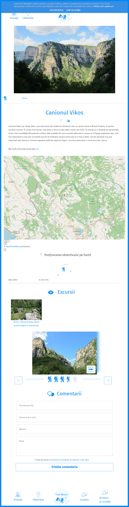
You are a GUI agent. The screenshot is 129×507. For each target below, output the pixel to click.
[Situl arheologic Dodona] (108, 380)
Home (5, 98)
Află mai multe (56, 10)
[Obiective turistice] (60, 120)
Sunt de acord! (73, 10)
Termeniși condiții (105, 500)
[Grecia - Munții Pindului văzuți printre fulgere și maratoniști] (26, 309)
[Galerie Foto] (64, 353)
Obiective (28, 18)
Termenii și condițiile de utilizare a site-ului (69, 460)
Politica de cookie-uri (104, 6)
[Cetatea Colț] (18, 380)
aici (37, 149)
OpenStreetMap (12, 246)
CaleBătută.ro (64, 14)
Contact (84, 500)
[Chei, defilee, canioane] (68, 120)
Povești (14, 18)
